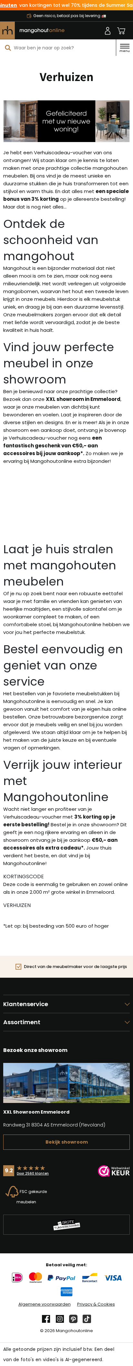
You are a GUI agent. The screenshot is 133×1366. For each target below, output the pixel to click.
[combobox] (58, 48)
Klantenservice (25, 1004)
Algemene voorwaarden (44, 1304)
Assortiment (21, 1022)
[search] (8, 48)
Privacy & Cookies (96, 1304)
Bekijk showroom (67, 1142)
